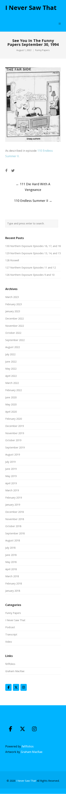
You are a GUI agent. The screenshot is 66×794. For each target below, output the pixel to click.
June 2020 (11, 397)
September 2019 (15, 447)
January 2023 (12, 311)
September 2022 (15, 340)
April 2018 (11, 569)
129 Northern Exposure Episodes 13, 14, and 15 (33, 253)
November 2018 (14, 519)
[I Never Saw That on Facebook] (8, 687)
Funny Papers (42, 50)
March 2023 (12, 297)
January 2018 (12, 590)
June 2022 (11, 361)
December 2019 (14, 426)
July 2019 (10, 461)
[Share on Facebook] (6, 170)
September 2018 (15, 533)
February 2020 (13, 418)
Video (8, 641)
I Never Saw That (30, 8)
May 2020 (11, 404)
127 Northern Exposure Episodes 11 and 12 (30, 267)
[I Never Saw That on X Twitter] (16, 687)
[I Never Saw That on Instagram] (23, 687)
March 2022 (12, 383)
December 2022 (14, 318)
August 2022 (12, 347)
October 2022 (13, 332)
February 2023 (13, 304)
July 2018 (10, 547)
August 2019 (12, 454)
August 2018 (12, 540)
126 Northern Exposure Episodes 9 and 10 (29, 274)
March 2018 (12, 576)
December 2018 (14, 512)
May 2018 (11, 562)
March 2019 (12, 490)
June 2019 (11, 468)
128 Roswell (12, 260)
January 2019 (12, 504)
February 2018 (13, 583)
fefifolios (10, 664)
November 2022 (14, 325)
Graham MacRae (14, 671)
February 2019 (13, 497)
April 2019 (11, 483)
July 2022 (10, 354)
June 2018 (11, 555)
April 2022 (11, 376)
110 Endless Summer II (33, 200)
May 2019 (11, 476)
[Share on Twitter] (13, 170)
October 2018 (13, 526)
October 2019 (13, 440)
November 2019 (14, 433)
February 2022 (13, 390)
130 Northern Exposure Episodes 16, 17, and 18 (33, 246)
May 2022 (11, 368)
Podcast (10, 627)
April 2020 (11, 411)
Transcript (11, 634)
